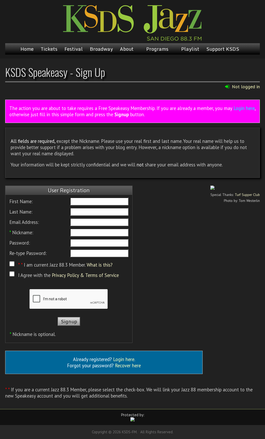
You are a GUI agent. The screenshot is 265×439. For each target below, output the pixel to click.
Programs (157, 49)
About (127, 49)
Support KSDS (222, 49)
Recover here (128, 365)
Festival (73, 49)
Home (27, 49)
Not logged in (246, 87)
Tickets (49, 49)
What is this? (100, 265)
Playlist (190, 49)
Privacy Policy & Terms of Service (85, 275)
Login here (244, 108)
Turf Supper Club (247, 194)
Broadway (101, 49)
